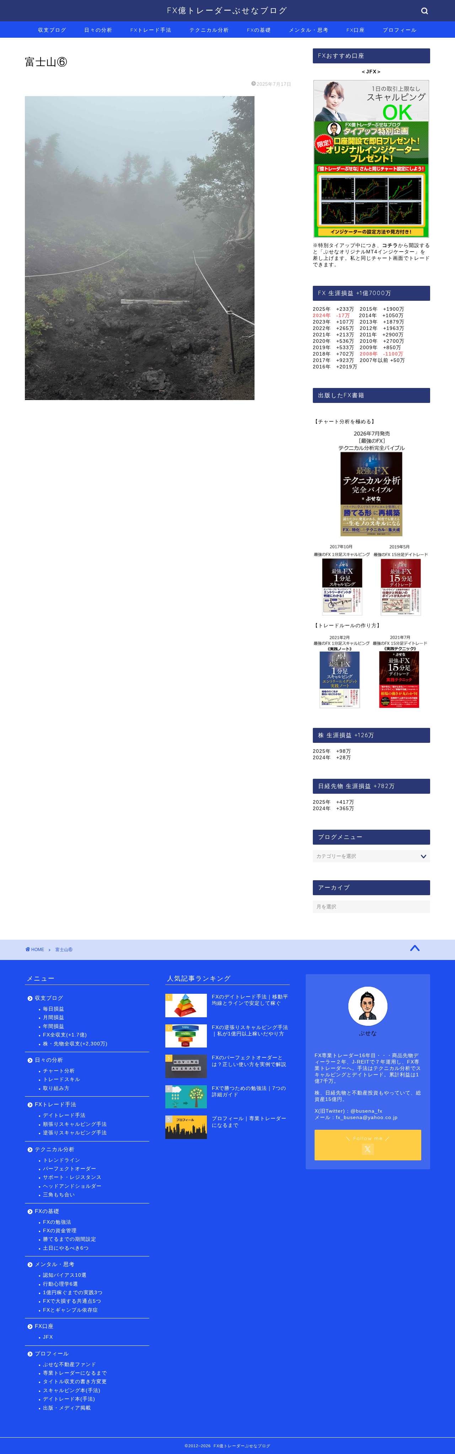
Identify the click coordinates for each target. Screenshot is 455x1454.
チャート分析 (59, 1071)
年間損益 (53, 1026)
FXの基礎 (259, 30)
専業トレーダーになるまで (75, 1373)
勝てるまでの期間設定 (69, 1239)
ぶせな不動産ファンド (69, 1364)
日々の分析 (98, 30)
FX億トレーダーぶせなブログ (227, 10)
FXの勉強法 (57, 1222)
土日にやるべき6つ (66, 1248)
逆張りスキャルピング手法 (75, 1132)
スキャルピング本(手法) (72, 1390)
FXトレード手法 (151, 30)
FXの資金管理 (60, 1230)
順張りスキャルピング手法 (75, 1124)
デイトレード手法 (64, 1115)
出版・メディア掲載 (67, 1408)
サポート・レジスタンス (72, 1177)
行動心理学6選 (60, 1284)
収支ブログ (52, 30)
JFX (48, 1337)
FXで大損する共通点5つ (72, 1301)
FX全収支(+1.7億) (65, 1035)
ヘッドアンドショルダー (72, 1186)
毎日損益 (53, 1009)
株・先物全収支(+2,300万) (75, 1043)
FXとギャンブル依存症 (70, 1310)
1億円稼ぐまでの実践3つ (73, 1292)
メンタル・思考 (309, 30)
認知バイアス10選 (65, 1275)
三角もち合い (59, 1194)
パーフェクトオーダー (69, 1168)
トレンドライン (61, 1160)
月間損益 (53, 1017)
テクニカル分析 (209, 30)
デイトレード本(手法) (69, 1399)
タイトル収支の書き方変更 (75, 1381)
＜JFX (368, 71)
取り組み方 (56, 1088)
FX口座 (356, 30)
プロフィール (400, 30)
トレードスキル (61, 1079)
